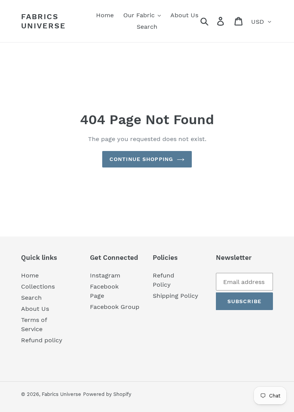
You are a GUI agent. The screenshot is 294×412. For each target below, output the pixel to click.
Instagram (105, 275)
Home (30, 275)
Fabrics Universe (43, 21)
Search (31, 297)
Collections (38, 286)
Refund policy (41, 340)
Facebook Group (114, 306)
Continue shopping (141, 159)
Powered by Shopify (107, 394)
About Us (35, 308)
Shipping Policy (175, 295)
